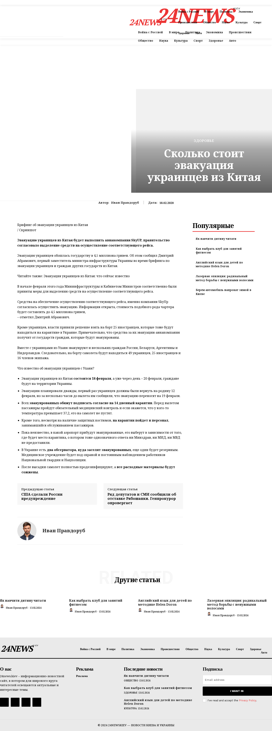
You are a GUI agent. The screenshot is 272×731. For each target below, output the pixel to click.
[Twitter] (26, 702)
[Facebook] (4, 702)
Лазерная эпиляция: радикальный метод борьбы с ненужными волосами (224, 278)
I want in (237, 691)
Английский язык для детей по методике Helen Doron (219, 264)
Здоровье (204, 140)
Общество (131, 680)
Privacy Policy (247, 700)
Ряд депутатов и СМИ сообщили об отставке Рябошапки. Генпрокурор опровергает (142, 498)
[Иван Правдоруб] (26, 530)
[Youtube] (36, 702)
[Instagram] (15, 702)
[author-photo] (2, 607)
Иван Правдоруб (125, 202)
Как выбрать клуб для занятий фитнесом (95, 602)
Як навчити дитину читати (216, 239)
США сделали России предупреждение (42, 496)
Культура (130, 708)
